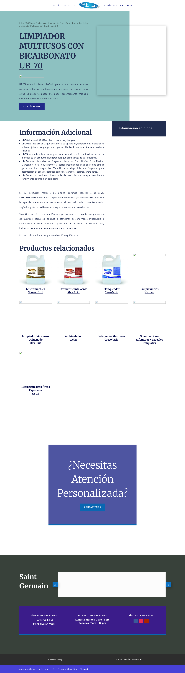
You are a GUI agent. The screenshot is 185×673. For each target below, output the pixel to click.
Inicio (57, 5)
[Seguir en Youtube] (146, 621)
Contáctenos (31, 106)
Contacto (126, 5)
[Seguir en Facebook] (136, 621)
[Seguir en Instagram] (141, 621)
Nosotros (70, 5)
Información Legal (56, 660)
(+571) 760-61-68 (44, 619)
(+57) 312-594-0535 (44, 623)
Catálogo (30, 23)
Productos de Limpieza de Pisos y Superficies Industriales (62, 23)
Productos (110, 5)
